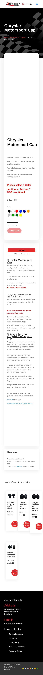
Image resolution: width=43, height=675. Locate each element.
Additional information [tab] (21, 254)
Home (6, 37)
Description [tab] (22, 250)
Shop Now (15, 524)
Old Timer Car (14, 37)
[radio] (9, 211)
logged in (19, 466)
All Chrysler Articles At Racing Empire (19, 403)
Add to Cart (14, 231)
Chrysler (23, 37)
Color (9, 207)
